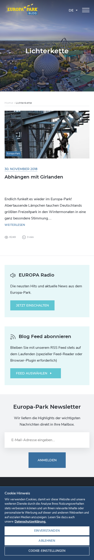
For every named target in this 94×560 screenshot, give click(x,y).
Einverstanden (47, 531)
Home (9, 102)
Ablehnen (47, 541)
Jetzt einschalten (32, 305)
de (71, 10)
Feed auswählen (31, 373)
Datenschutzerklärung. (30, 522)
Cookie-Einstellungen (47, 551)
